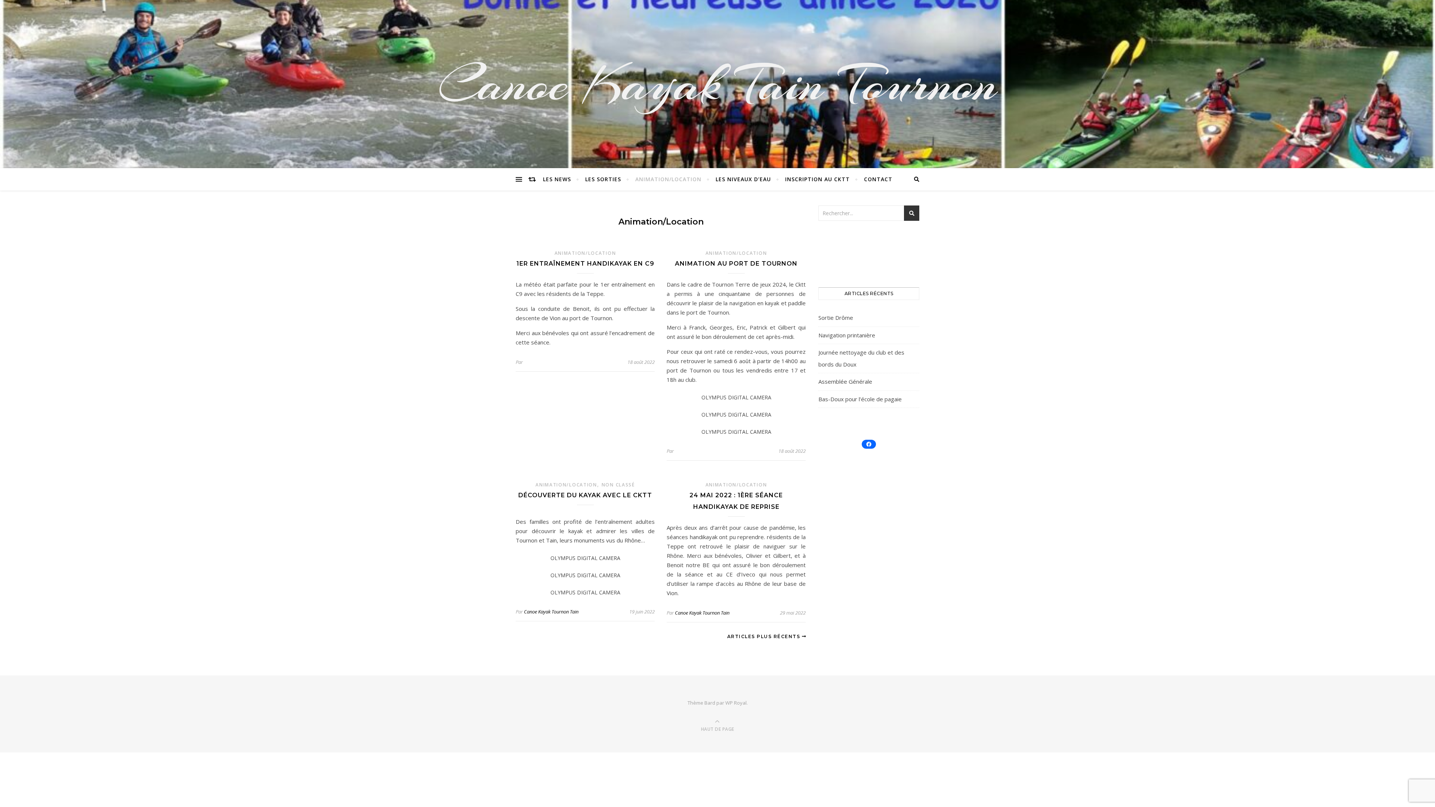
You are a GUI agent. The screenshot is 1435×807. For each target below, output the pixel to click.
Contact (878, 179)
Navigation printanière (846, 335)
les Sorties (603, 179)
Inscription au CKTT (817, 179)
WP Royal (736, 702)
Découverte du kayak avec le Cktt (585, 495)
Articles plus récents (764, 636)
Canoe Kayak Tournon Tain (551, 611)
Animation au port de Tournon (736, 263)
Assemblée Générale (845, 381)
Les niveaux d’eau (743, 179)
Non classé (618, 485)
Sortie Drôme (835, 317)
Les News (557, 179)
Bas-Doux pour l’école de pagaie (860, 399)
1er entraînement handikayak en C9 (585, 263)
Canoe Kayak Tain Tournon (717, 84)
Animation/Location (668, 179)
